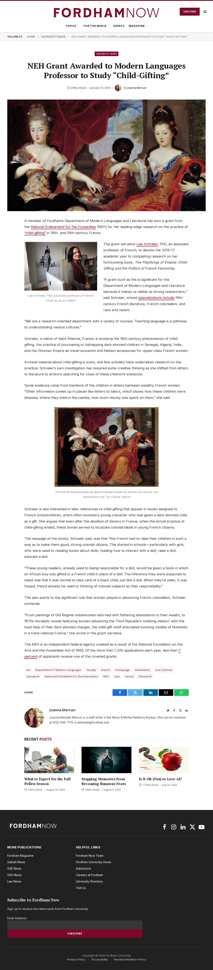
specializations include (156, 298)
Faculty (91, 670)
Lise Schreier (147, 244)
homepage (122, 670)
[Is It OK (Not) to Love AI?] (164, 760)
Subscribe (189, 11)
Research (145, 676)
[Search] (205, 11)
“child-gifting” (35, 233)
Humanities (142, 670)
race (117, 676)
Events (119, 26)
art (28, 670)
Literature (33, 676)
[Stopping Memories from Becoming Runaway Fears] (106, 760)
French (105, 670)
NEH (106, 676)
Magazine (137, 26)
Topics (71, 26)
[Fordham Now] (106, 11)
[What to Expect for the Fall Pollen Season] (49, 760)
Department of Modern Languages (58, 670)
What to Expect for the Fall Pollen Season (47, 781)
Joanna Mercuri (137, 88)
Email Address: (17, 918)
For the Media (94, 26)
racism (129, 676)
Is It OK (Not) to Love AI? (160, 778)
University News (106, 53)
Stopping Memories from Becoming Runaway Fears (104, 781)
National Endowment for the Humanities (63, 227)
